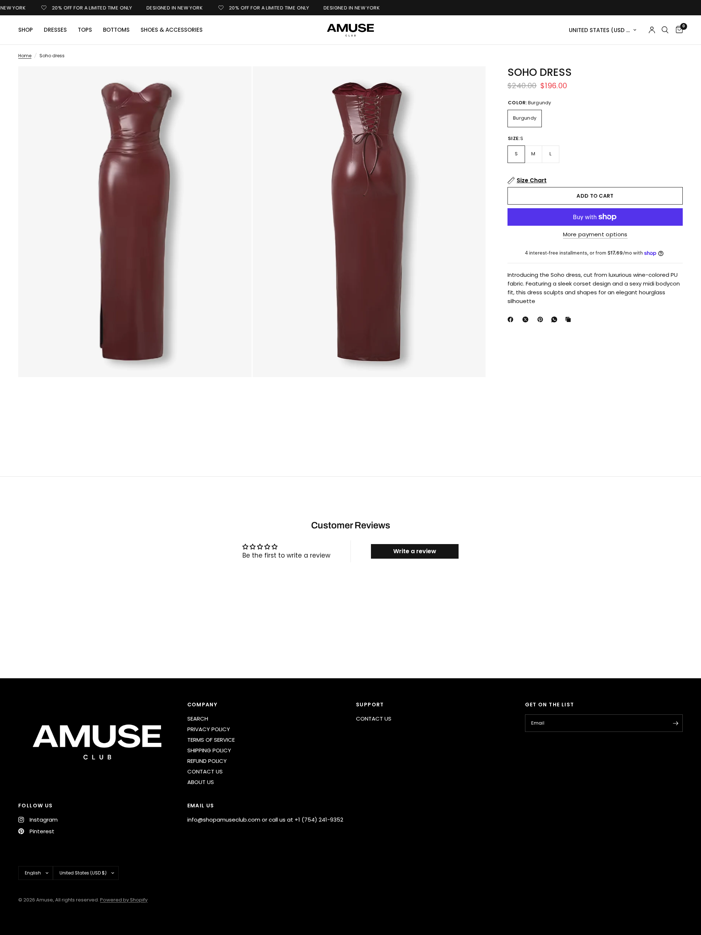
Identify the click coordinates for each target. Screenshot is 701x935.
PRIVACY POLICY (208, 729)
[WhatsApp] (555, 319)
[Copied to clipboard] (569, 319)
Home (24, 56)
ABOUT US (200, 782)
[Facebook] (511, 319)
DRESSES (55, 30)
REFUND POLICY (207, 761)
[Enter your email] (675, 723)
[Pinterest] (541, 319)
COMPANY (202, 704)
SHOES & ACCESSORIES (172, 30)
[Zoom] (236, 82)
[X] (526, 319)
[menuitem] (28, 30)
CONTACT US (205, 771)
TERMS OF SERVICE (211, 740)
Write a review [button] (414, 551)
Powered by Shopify (124, 899)
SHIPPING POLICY (209, 750)
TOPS (85, 30)
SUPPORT (370, 704)
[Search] (665, 29)
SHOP (25, 30)
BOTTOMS (116, 30)
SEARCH (197, 718)
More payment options (595, 234)
